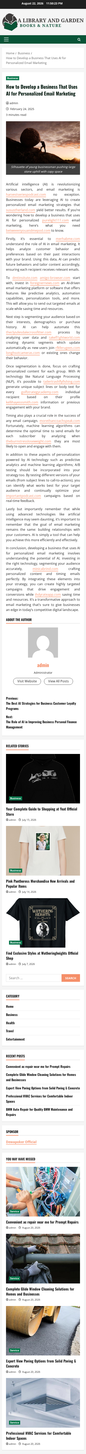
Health (10, 1022)
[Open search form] (79, 39)
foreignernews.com (44, 283)
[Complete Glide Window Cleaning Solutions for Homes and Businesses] (43, 1258)
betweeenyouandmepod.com (28, 230)
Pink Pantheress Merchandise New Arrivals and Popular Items (40, 883)
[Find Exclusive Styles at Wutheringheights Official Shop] (43, 923)
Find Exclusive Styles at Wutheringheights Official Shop (42, 955)
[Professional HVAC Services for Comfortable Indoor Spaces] (43, 1403)
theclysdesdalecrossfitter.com (28, 332)
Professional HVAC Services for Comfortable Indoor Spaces (38, 1435)
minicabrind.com (45, 569)
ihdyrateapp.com (48, 594)
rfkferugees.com (67, 348)
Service (14, 1211)
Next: (41, 721)
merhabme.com (68, 239)
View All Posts (58, 681)
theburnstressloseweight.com (28, 441)
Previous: (41, 703)
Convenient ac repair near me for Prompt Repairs (38, 1066)
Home (10, 1006)
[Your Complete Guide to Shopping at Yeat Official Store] (43, 779)
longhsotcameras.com (23, 353)
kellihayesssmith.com (22, 402)
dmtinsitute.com (24, 278)
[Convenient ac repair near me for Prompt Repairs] (43, 1191)
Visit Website (27, 681)
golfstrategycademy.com (39, 392)
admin (14, 103)
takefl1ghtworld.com (64, 337)
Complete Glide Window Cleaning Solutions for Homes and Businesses (40, 1291)
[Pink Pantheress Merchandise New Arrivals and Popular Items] (43, 851)
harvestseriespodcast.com (26, 194)
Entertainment (15, 1039)
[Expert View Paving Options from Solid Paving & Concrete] (43, 1331)
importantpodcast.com (23, 496)
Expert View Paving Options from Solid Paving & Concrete (43, 1088)
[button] (6, 39)
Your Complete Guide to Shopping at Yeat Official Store (41, 811)
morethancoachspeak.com (60, 421)
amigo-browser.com (55, 278)
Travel (10, 1030)
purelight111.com (55, 220)
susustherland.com (20, 210)
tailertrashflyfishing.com (61, 381)
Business (12, 78)
